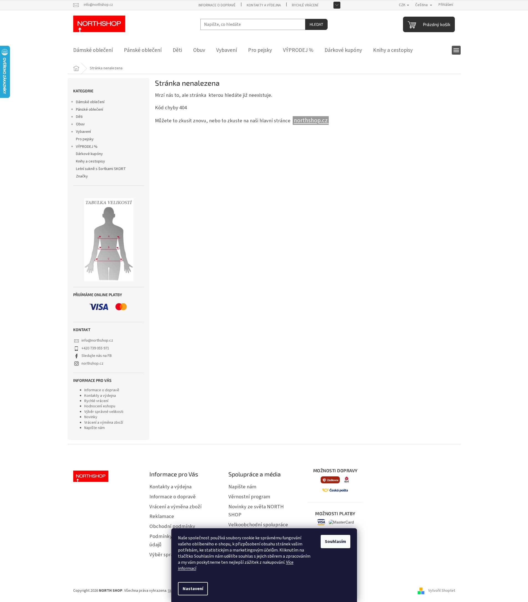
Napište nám (94, 428)
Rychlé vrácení (305, 5)
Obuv (80, 124)
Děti (79, 117)
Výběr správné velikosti (103, 412)
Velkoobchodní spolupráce (258, 524)
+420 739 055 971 (95, 348)
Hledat (316, 24)
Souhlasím (335, 542)
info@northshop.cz (97, 340)
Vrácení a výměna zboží (103, 422)
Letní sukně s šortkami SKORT (101, 169)
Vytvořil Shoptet (441, 590)
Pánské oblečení (89, 109)
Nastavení (193, 589)
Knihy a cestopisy (90, 161)
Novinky (90, 417)
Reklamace (161, 516)
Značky (82, 176)
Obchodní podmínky (172, 526)
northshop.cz (92, 363)
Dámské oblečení (90, 102)
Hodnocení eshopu (99, 406)
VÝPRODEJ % (87, 146)
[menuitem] (93, 50)
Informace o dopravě (217, 5)
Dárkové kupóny (89, 154)
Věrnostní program (249, 496)
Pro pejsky (85, 139)
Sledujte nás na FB (96, 356)
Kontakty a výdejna (264, 5)
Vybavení (83, 131)
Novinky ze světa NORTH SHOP (256, 511)
